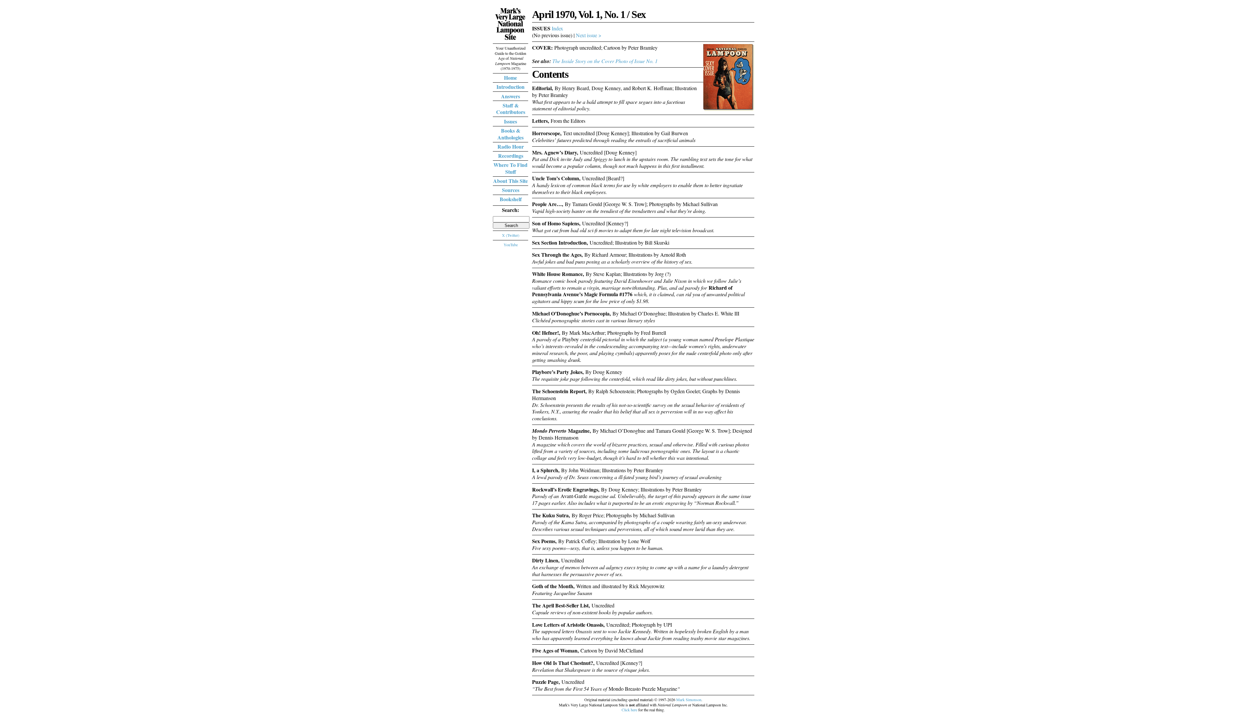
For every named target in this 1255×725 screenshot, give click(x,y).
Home (510, 77)
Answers (510, 96)
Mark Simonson (688, 699)
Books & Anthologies (510, 134)
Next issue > (588, 35)
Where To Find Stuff (510, 168)
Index (557, 28)
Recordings (510, 155)
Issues (510, 121)
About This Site (510, 181)
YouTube (511, 244)
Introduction (510, 86)
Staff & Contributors (510, 109)
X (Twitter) (510, 235)
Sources (510, 190)
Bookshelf (511, 199)
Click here (629, 709)
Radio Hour (510, 146)
